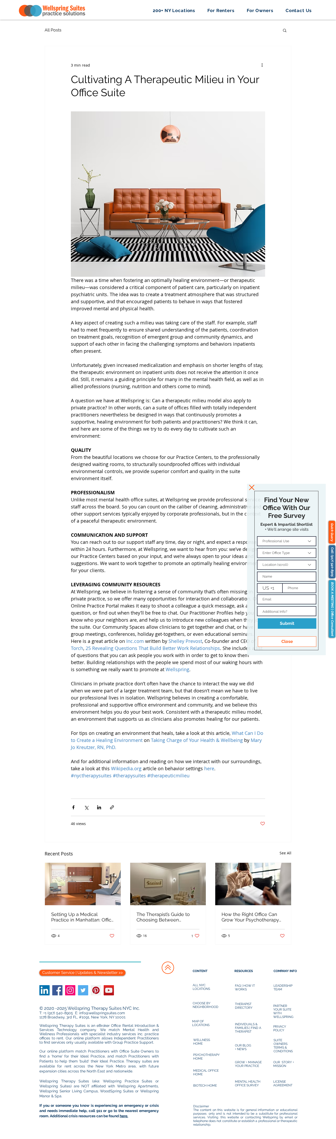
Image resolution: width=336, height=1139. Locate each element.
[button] (251, 487)
